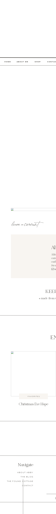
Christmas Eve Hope (33, 404)
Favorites (34, 396)
